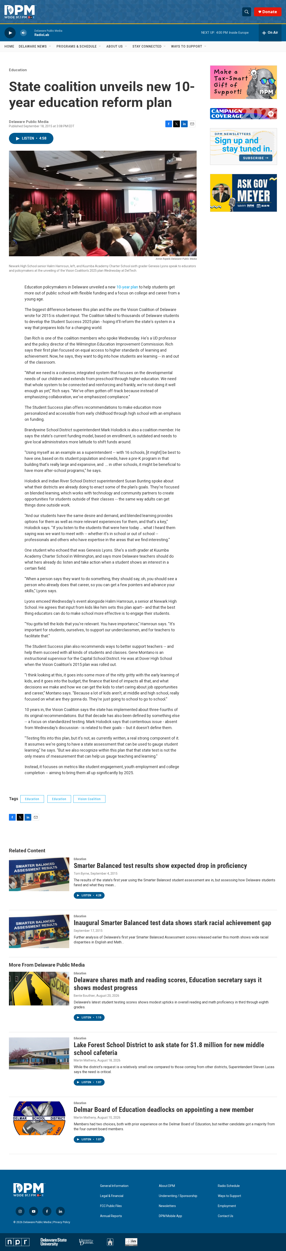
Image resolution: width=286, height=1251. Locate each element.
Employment (227, 1206)
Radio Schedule (229, 1186)
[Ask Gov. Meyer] (243, 193)
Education (18, 70)
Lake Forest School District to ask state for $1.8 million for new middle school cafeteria (169, 1049)
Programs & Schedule (77, 46)
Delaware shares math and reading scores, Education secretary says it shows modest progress (168, 984)
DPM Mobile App (170, 1216)
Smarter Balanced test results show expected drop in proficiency (160, 865)
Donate (269, 11)
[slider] (30, 32)
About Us (114, 46)
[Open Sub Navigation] (50, 46)
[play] (10, 32)
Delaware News (33, 46)
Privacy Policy (61, 1222)
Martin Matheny (85, 1060)
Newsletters (167, 1206)
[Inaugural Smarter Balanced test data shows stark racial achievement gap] (39, 931)
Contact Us (225, 1216)
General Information (114, 1186)
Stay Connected (147, 46)
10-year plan (127, 287)
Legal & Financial (111, 1196)
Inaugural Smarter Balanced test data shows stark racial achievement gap (172, 923)
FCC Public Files (111, 1206)
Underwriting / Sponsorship (178, 1196)
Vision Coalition (89, 799)
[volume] (23, 33)
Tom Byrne (81, 873)
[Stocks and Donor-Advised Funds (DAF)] (243, 82)
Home (9, 46)
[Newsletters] (243, 146)
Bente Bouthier (84, 995)
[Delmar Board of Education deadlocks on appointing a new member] (39, 1118)
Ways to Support (186, 46)
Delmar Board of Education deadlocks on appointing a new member (164, 1109)
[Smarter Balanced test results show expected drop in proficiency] (39, 874)
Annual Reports (111, 1216)
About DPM (167, 1186)
